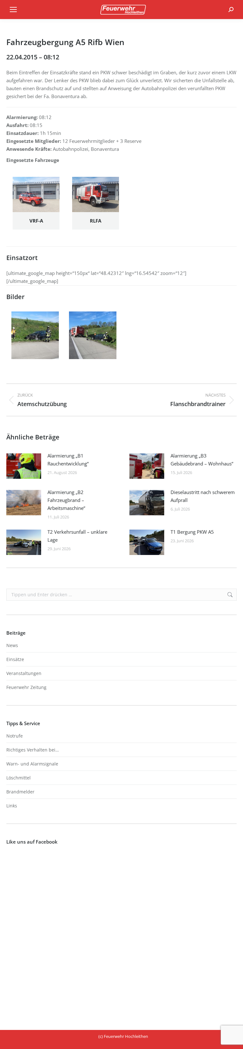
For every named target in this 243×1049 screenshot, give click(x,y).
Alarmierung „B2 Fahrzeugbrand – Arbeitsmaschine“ (66, 500)
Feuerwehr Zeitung (26, 687)
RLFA (95, 220)
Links (11, 806)
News (12, 645)
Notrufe (14, 736)
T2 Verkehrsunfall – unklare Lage (77, 536)
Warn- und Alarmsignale (32, 764)
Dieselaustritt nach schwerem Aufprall (203, 496)
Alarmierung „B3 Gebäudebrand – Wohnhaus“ (202, 459)
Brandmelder (20, 792)
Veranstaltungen (23, 673)
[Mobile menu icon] (13, 9)
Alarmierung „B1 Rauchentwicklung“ (68, 459)
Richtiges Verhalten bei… (32, 750)
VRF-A (36, 220)
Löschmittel (18, 778)
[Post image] (23, 466)
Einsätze (15, 659)
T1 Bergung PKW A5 (192, 532)
